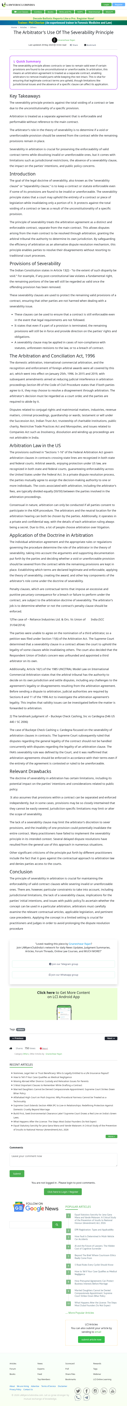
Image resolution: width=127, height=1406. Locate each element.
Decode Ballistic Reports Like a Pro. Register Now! (63, 18)
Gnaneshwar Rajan (66, 40)
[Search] (57, 1224)
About (12, 1386)
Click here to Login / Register (63, 1191)
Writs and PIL (65, 11)
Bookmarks (70, 1379)
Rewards (97, 1363)
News (40, 1363)
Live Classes (22, 11)
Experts (40, 1368)
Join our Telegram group (64, 964)
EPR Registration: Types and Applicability (94, 1230)
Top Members (43, 1379)
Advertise (35, 1386)
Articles (78, 1206)
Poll (67, 1368)
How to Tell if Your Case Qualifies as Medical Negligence (42, 1077)
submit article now (91, 1339)
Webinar (97, 1374)
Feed (39, 1374)
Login (106, 4)
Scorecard (69, 1363)
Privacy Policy (15, 1389)
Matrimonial (94, 11)
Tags (95, 1368)
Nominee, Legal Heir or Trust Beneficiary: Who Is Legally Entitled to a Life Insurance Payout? (61, 1073)
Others (21, 1029)
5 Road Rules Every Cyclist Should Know (94, 1265)
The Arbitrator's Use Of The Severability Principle (64, 32)
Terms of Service (48, 1386)
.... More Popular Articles (79, 1312)
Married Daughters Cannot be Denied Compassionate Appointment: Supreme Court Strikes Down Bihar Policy (93, 1293)
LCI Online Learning (102, 1379)
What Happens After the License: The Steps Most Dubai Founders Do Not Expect (54, 1121)
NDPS (80, 11)
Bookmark (91, 45)
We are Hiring (23, 1386)
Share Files (70, 1374)
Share (75, 45)
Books (50, 11)
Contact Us (28, 1389)
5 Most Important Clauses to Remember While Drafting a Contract (47, 1085)
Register (119, 4)
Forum (13, 1368)
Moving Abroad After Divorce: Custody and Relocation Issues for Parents (51, 1081)
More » (111, 1136)
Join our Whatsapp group (64, 974)
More (108, 11)
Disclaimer (62, 1386)
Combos (38, 11)
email (98, 1332)
